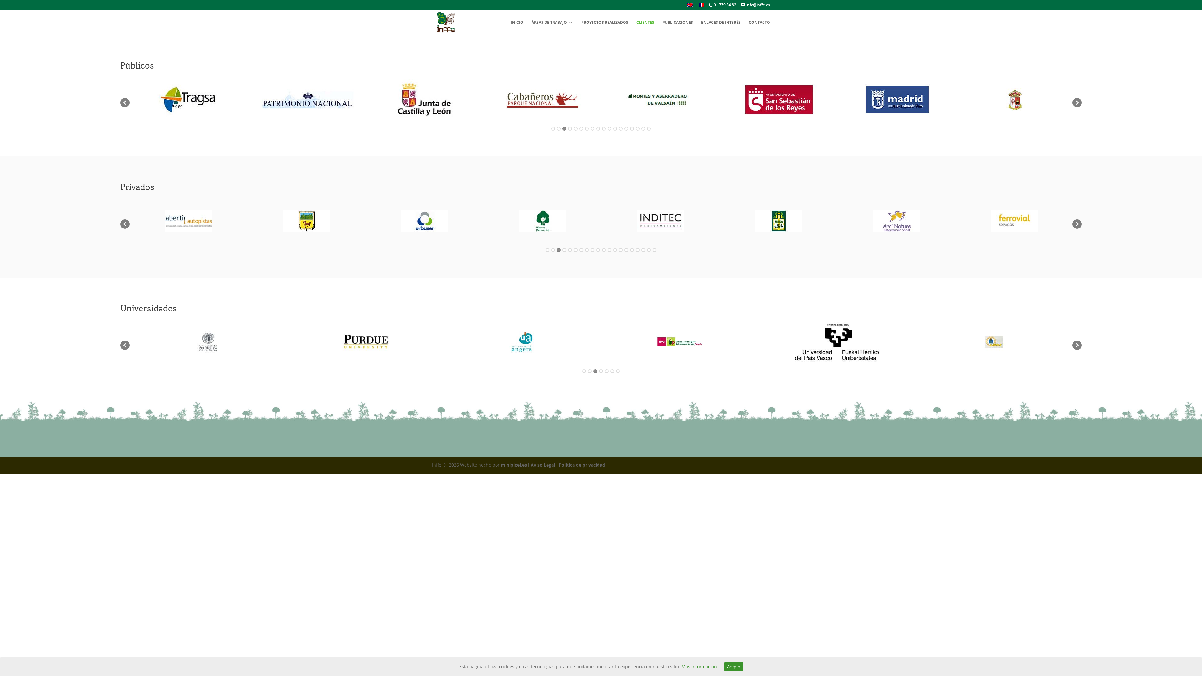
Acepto (733, 666)
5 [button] (576, 129)
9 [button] (598, 129)
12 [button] (615, 129)
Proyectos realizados (604, 22)
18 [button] (649, 129)
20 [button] (654, 250)
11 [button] (609, 129)
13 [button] (621, 129)
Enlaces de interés (721, 22)
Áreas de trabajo (549, 22)
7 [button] (587, 129)
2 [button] (559, 129)
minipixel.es (514, 465)
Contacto (759, 22)
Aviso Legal (543, 465)
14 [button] (626, 129)
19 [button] (649, 250)
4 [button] (570, 129)
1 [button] (553, 129)
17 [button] (643, 129)
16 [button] (638, 129)
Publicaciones (677, 22)
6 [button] (581, 129)
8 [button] (592, 129)
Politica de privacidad (582, 465)
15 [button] (632, 129)
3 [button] (564, 129)
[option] (188, 99)
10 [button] (604, 129)
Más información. (699, 666)
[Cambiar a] (690, 6)
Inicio (517, 22)
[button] (125, 102)
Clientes (645, 22)
